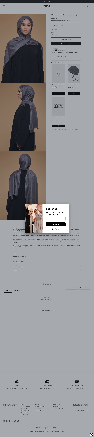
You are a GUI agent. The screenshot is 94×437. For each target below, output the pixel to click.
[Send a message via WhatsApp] (91, 434)
